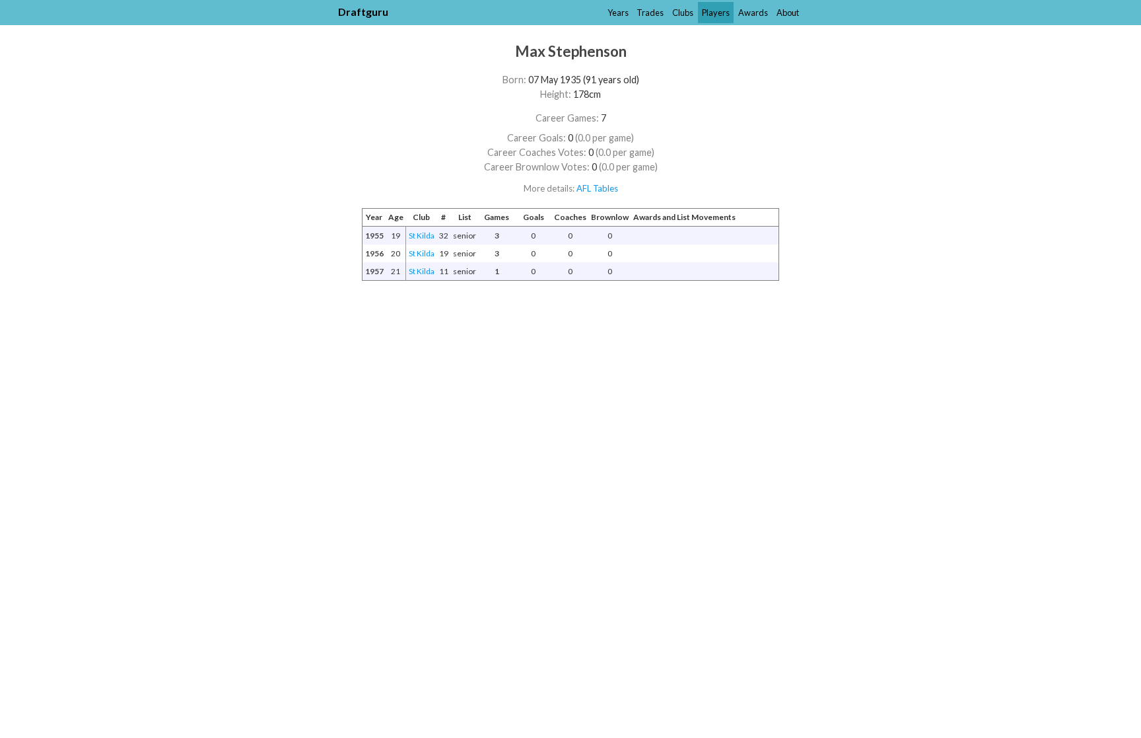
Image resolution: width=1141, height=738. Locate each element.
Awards (753, 12)
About (788, 12)
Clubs (682, 12)
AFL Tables (597, 188)
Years (618, 12)
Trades (650, 12)
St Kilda (421, 235)
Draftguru (363, 11)
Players (716, 12)
